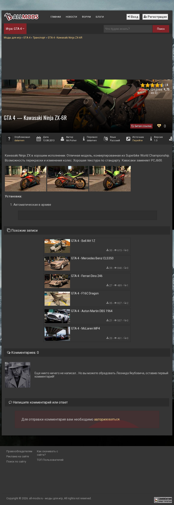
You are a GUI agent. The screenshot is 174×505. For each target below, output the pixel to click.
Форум (86, 17)
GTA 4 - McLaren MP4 (85, 328)
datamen (19, 140)
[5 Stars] (162, 85)
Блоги (100, 17)
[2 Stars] (147, 85)
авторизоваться (106, 419)
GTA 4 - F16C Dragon (85, 293)
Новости (71, 17)
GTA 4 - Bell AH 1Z (83, 241)
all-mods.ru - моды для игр (46, 498)
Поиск (161, 28)
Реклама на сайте (17, 456)
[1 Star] (142, 85)
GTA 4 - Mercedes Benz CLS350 (92, 258)
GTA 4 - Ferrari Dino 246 (86, 276)
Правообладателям (19, 451)
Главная (56, 17)
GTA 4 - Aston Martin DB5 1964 (91, 311)
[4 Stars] (157, 85)
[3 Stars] (152, 85)
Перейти (137, 140)
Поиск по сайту (16, 461)
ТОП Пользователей (50, 459)
